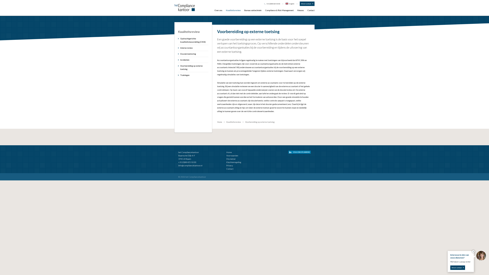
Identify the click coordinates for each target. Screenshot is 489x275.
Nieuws (300, 10)
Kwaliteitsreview (233, 10)
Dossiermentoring (188, 54)
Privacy (229, 165)
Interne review (186, 48)
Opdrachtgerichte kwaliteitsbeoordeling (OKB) (193, 40)
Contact (311, 10)
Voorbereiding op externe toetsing (191, 67)
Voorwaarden (232, 155)
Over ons (218, 10)
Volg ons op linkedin (301, 152)
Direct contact (306, 4)
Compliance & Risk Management (279, 10)
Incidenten (184, 60)
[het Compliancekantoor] (184, 7)
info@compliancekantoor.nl (190, 165)
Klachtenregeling (233, 162)
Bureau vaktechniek (253, 10)
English (291, 4)
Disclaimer (231, 159)
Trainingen (184, 75)
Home (229, 152)
